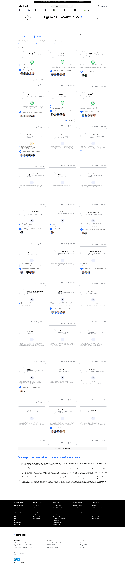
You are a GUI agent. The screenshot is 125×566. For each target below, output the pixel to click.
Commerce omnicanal (78, 507)
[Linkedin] (15, 559)
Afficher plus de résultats (64, 448)
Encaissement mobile (78, 511)
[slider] (71, 36)
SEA (15, 518)
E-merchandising (57, 509)
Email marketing (17, 509)
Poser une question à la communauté (23, 544)
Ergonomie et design (38, 511)
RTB (15, 516)
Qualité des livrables (40, 40)
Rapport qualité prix (58, 40)
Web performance (57, 524)
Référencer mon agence (53, 545)
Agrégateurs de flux (57, 505)
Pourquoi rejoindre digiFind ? (54, 542)
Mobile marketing (18, 515)
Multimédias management (59, 515)
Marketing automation (19, 511)
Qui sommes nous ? (84, 542)
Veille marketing (96, 516)
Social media (17, 524)
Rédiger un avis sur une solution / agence (23, 545)
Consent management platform (99, 507)
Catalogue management (58, 507)
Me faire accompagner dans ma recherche (24, 542)
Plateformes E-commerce (59, 518)
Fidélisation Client (37, 515)
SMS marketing (17, 522)
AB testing (94, 505)
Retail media (56, 520)
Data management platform (98, 509)
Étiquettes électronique (78, 513)
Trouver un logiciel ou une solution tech (23, 547)
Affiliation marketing (18, 505)
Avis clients (36, 505)
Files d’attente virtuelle (78, 515)
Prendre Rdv (71, 120)
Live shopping (56, 511)
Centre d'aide (83, 547)
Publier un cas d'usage (52, 547)
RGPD (81, 545)
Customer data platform (19, 507)
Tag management (96, 515)
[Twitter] (18, 559)
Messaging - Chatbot (38, 516)
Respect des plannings (23, 40)
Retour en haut (20, 553)
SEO (15, 520)
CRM (34, 509)
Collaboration (74, 33)
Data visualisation (96, 511)
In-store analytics (96, 513)
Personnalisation (37, 518)
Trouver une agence (18, 548)
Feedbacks (35, 513)
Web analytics (95, 518)
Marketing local (17, 513)
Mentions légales (84, 544)
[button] (102, 6)
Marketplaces (56, 513)
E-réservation (76, 509)
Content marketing (37, 507)
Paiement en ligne (57, 516)
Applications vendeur (77, 505)
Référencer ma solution (52, 544)
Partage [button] (35, 84)
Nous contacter (39, 79)
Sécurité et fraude (57, 522)
